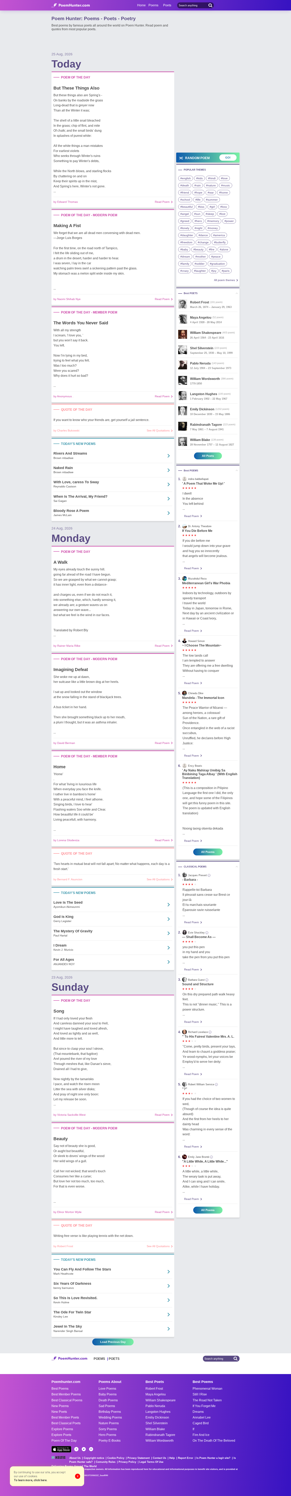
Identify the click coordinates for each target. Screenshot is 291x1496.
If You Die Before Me (197, 530)
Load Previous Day (113, 1341)
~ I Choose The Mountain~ (201, 645)
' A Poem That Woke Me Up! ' (203, 483)
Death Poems (108, 1400)
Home (141, 5)
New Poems (60, 1406)
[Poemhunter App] (61, 1449)
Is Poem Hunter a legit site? (213, 1457)
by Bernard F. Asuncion (67, 879)
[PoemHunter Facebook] (76, 1449)
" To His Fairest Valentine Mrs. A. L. (208, 1036)
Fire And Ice (201, 1435)
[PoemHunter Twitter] (84, 1449)
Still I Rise (200, 1394)
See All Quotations (158, 430)
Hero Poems (107, 1435)
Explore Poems (62, 1429)
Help (172, 1457)
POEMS (99, 1358)
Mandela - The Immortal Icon (203, 697)
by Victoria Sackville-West (69, 1114)
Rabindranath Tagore (160, 1435)
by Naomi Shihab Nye (67, 299)
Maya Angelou (156, 1394)
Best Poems (59, 1388)
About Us (75, 1457)
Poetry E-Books (110, 1440)
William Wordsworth (160, 1440)
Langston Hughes (158, 1411)
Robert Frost (154, 1388)
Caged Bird (201, 1423)
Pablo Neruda (155, 1406)
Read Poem (162, 201)
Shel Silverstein (157, 1423)
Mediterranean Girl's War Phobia (206, 583)
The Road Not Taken (207, 1400)
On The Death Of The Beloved (214, 1440)
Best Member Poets (65, 1417)
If (193, 1429)
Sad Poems (107, 1406)
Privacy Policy (127, 1461)
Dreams (198, 1411)
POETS (114, 1358)
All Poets (208, 455)
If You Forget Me (204, 1406)
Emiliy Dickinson (157, 1417)
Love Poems (107, 1388)
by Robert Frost (63, 1246)
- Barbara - (190, 879)
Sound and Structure (198, 984)
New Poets (59, 1411)
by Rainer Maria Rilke (66, 645)
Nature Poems (109, 1423)
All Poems (208, 851)
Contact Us (159, 1457)
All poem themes (224, 280)
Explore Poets (61, 1435)
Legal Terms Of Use (151, 1461)
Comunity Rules (105, 1461)
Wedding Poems (110, 1417)
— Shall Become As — (199, 937)
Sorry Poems (108, 1429)
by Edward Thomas (65, 201)
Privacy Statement (138, 1457)
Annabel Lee (202, 1417)
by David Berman (64, 743)
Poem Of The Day (64, 1440)
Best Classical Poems (66, 1400)
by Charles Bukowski (66, 430)
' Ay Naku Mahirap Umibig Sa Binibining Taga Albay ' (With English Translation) (209, 774)
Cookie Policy (115, 1457)
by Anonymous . (63, 396)
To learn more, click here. (30, 1480)
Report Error (185, 1457)
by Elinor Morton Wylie (67, 1212)
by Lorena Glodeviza (66, 840)
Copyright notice (94, 1457)
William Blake (155, 1429)
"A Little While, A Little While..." (205, 1161)
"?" (184, 1089)
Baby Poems (108, 1394)
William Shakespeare (161, 1400)
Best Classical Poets (66, 1423)
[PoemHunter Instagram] (91, 1449)
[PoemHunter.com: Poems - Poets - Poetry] (70, 5)
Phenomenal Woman (207, 1388)
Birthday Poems (110, 1411)
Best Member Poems (66, 1394)
